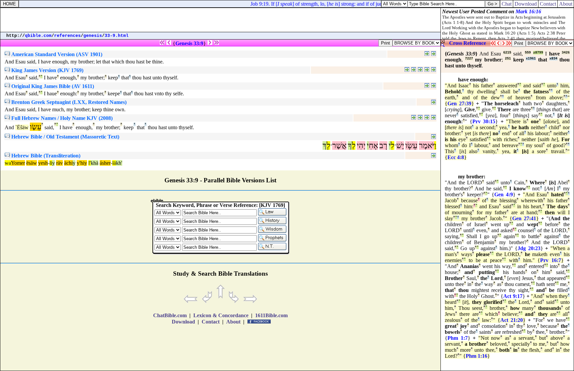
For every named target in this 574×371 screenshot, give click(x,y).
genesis (92, 35)
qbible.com (38, 35)
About (566, 4)
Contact (547, 4)
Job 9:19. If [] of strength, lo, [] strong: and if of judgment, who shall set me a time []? (358, 4)
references (67, 35)
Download (525, 4)
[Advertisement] (220, 20)
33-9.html (117, 35)
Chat (506, 4)
